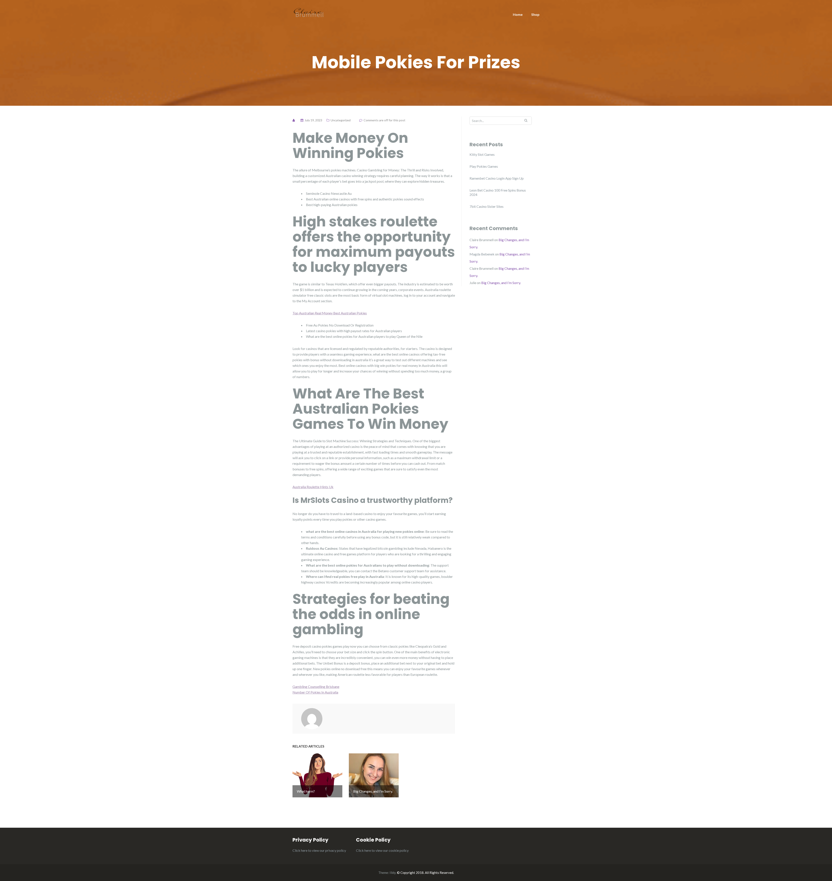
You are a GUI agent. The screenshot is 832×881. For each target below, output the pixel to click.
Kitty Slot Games (482, 154)
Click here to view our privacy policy (319, 850)
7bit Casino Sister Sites (487, 206)
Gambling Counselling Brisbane (315, 686)
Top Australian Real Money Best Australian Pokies (329, 313)
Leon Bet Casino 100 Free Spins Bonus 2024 (498, 192)
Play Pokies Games (484, 166)
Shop (535, 14)
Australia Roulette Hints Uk (312, 487)
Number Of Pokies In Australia (315, 692)
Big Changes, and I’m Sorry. (501, 283)
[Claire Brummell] (308, 12)
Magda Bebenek (482, 254)
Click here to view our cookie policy (382, 850)
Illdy (393, 872)
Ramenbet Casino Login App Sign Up (497, 178)
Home (518, 14)
